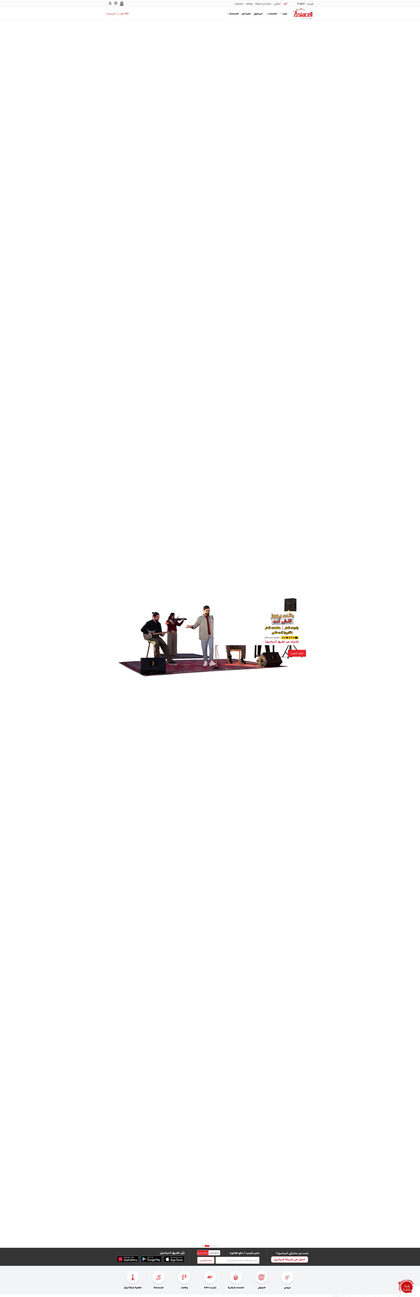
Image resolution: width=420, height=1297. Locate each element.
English (301, 3)
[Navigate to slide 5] (204, 1245)
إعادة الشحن (206, 1260)
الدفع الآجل (214, 1252)
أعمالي (277, 3)
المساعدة (111, 13)
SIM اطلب (123, 13)
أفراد (285, 3)
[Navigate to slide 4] (208, 1245)
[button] (406, 1287)
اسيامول (258, 13)
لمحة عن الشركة (263, 3)
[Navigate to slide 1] (217, 1245)
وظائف (249, 3)
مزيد (300, 649)
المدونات (238, 3)
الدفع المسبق (203, 1252)
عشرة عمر (246, 13)
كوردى (310, 3)
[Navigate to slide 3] (211, 1245)
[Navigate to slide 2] (214, 1245)
